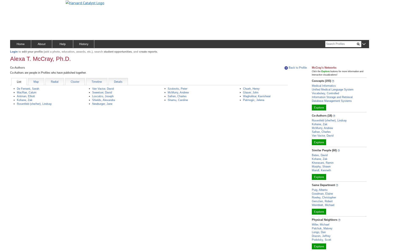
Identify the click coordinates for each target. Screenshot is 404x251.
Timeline (97, 81)
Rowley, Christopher (324, 197)
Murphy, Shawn (321, 166)
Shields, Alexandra (103, 100)
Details (118, 81)
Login (14, 51)
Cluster (75, 81)
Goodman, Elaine (322, 193)
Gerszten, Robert (322, 201)
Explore (319, 107)
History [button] (83, 44)
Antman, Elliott (26, 96)
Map (36, 81)
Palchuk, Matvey (322, 228)
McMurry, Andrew (178, 92)
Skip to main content (17, 5)
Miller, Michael (320, 224)
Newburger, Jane (102, 103)
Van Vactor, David (103, 88)
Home (21, 44)
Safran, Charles (177, 96)
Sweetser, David (102, 92)
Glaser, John (250, 92)
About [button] (41, 44)
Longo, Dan (319, 232)
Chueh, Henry (251, 88)
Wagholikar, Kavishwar (257, 96)
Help (63, 44)
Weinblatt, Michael (323, 205)
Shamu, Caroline (178, 100)
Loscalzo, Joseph (103, 96)
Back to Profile (298, 67)
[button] (364, 44)
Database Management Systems (332, 100)
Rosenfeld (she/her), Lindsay (34, 103)
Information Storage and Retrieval (332, 97)
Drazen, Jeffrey (321, 236)
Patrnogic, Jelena (253, 100)
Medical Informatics (324, 85)
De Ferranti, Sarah (28, 88)
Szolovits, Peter (177, 88)
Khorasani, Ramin (323, 162)
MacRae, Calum (26, 92)
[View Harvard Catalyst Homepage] (85, 2)
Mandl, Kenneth (321, 170)
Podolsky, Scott (321, 239)
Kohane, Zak (24, 100)
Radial (54, 81)
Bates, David (320, 155)
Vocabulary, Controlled (325, 93)
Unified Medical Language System (333, 89)
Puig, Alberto (319, 189)
